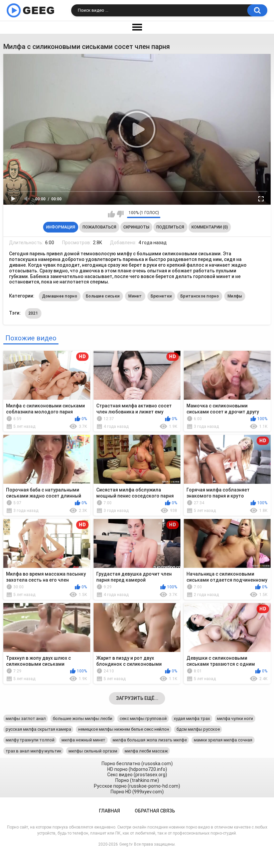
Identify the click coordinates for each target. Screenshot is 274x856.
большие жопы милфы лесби (82, 718)
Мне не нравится (120, 214)
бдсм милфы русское (198, 729)
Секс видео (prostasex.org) (137, 774)
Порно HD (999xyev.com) (137, 791)
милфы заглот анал (26, 718)
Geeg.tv (126, 844)
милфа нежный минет (83, 739)
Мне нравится (111, 214)
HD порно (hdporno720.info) (137, 769)
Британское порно (199, 296)
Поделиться (170, 227)
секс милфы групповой (143, 718)
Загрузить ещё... (137, 698)
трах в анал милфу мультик (33, 750)
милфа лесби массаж (146, 750)
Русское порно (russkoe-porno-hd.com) (137, 786)
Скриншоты (136, 227)
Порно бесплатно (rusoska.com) (137, 763)
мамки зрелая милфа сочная (223, 739)
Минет (135, 296)
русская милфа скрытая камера (38, 729)
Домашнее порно (59, 296)
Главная (109, 810)
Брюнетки (161, 296)
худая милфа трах (192, 718)
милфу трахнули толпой (30, 739)
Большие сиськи (103, 296)
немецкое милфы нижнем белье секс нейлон (123, 729)
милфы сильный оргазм (92, 750)
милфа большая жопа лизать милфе (150, 739)
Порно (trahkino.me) (137, 780)
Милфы (235, 296)
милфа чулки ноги (235, 718)
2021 (33, 313)
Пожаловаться (99, 227)
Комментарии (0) (209, 227)
